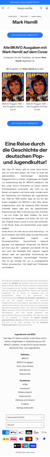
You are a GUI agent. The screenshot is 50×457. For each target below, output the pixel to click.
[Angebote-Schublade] (8, 8)
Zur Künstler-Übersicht (25, 35)
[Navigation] (3, 8)
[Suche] (41, 8)
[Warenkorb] (47, 8)
